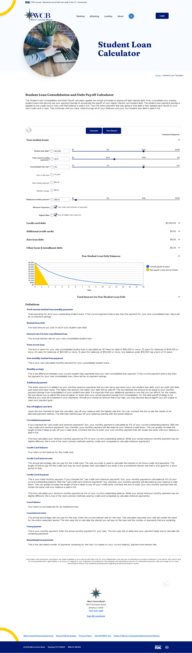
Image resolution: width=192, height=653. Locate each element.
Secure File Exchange (66, 636)
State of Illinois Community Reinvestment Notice (137, 636)
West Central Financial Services (38, 636)
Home (158, 75)
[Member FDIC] (158, 647)
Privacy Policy (85, 636)
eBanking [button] (94, 16)
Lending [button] (108, 16)
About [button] (120, 16)
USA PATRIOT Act (103, 636)
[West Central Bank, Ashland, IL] (37, 15)
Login (162, 16)
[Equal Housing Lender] (167, 647)
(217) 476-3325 (96, 611)
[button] (103, 140)
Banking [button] (81, 16)
